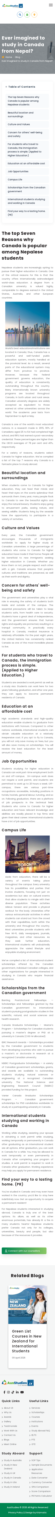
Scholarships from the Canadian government (26, 189)
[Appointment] (27, 15)
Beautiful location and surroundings (20, 114)
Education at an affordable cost (26, 163)
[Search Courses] (20, 15)
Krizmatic (42, 1512)
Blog (17, 57)
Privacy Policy (15, 1512)
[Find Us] (34, 15)
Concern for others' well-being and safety (25, 134)
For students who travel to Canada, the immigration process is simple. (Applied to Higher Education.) (24, 150)
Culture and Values (19, 124)
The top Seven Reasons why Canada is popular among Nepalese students (23, 100)
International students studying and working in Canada (26, 201)
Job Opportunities (18, 171)
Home (9, 57)
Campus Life (15, 179)
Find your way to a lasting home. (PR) (26, 213)
